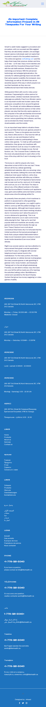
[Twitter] (23, 703)
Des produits (9, 538)
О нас (6, 465)
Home (6, 435)
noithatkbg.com (28, 59)
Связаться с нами (11, 470)
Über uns (7, 490)
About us (7, 440)
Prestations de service (12, 543)
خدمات (6, 518)
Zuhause (7, 485)
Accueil (7, 536)
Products (7, 437)
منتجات (6, 513)
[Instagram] (26, 703)
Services (7, 442)
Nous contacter (10, 545)
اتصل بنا (7, 520)
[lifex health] (14, 4)
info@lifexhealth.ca (25, 570)
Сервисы (7, 467)
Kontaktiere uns (10, 495)
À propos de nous (11, 541)
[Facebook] (19, 703)
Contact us (8, 444)
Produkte (7, 488)
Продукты (8, 462)
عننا (5, 515)
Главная (7, 460)
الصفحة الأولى (9, 511)
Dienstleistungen (10, 493)
